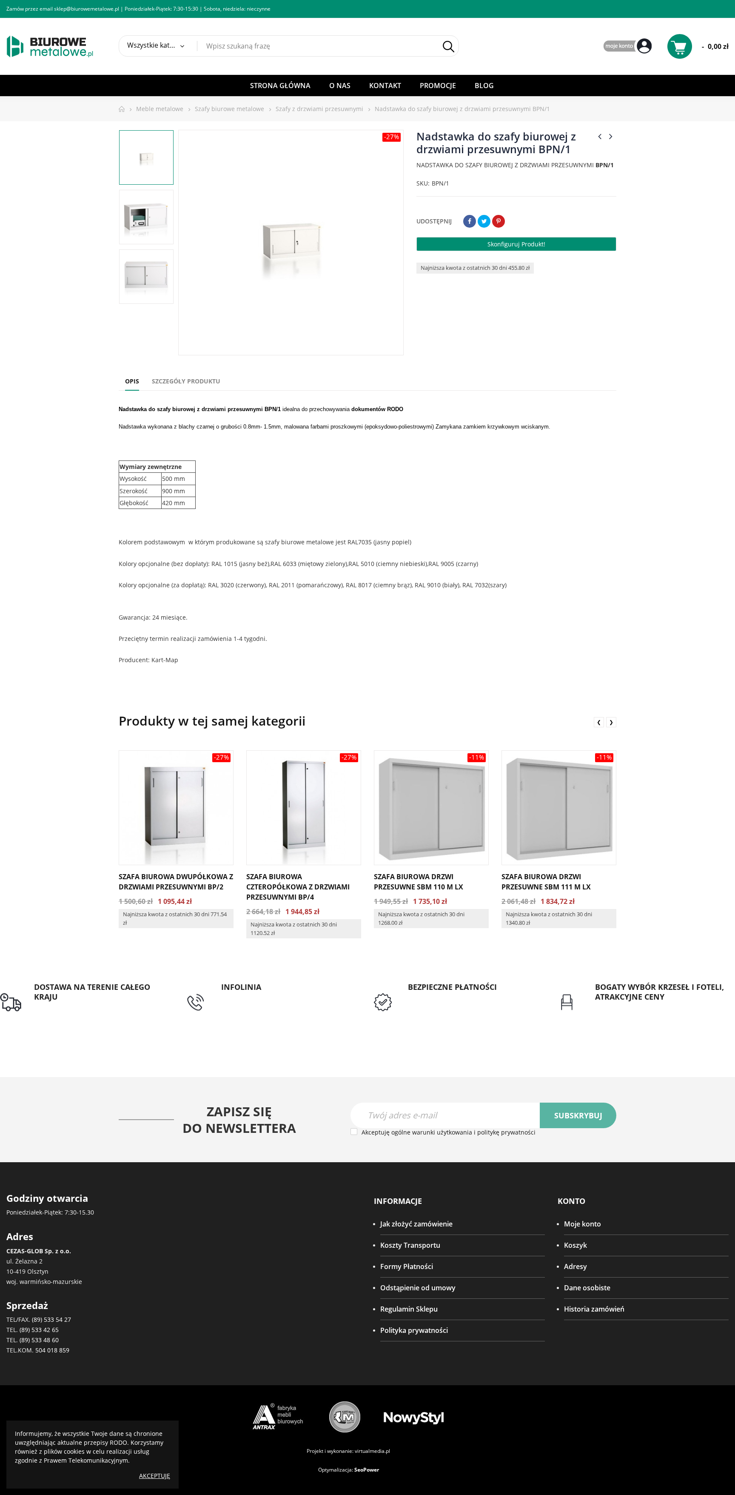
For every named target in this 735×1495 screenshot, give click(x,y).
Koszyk (575, 1245)
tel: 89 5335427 (245, 997)
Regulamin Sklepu (409, 1309)
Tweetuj (484, 221)
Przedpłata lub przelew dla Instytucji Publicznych (465, 1002)
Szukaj (448, 46)
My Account (628, 46)
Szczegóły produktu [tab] (186, 381)
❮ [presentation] (599, 722)
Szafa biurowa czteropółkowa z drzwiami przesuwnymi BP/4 (298, 887)
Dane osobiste (587, 1287)
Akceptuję (154, 1476)
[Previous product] (599, 136)
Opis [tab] (132, 381)
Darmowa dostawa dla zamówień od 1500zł (92, 1012)
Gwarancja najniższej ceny (636, 1007)
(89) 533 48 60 (39, 1340)
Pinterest (498, 221)
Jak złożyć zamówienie (416, 1224)
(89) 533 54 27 (51, 1319)
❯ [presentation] (611, 722)
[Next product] (610, 136)
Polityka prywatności (414, 1330)
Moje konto (582, 1224)
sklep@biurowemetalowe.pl (86, 8)
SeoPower (366, 1469)
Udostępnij (469, 221)
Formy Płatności (406, 1266)
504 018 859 (52, 1350)
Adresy (575, 1266)
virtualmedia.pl (372, 1451)
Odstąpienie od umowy (418, 1287)
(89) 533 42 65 (39, 1330)
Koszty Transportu (410, 1245)
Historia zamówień (594, 1309)
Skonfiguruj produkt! (516, 244)
